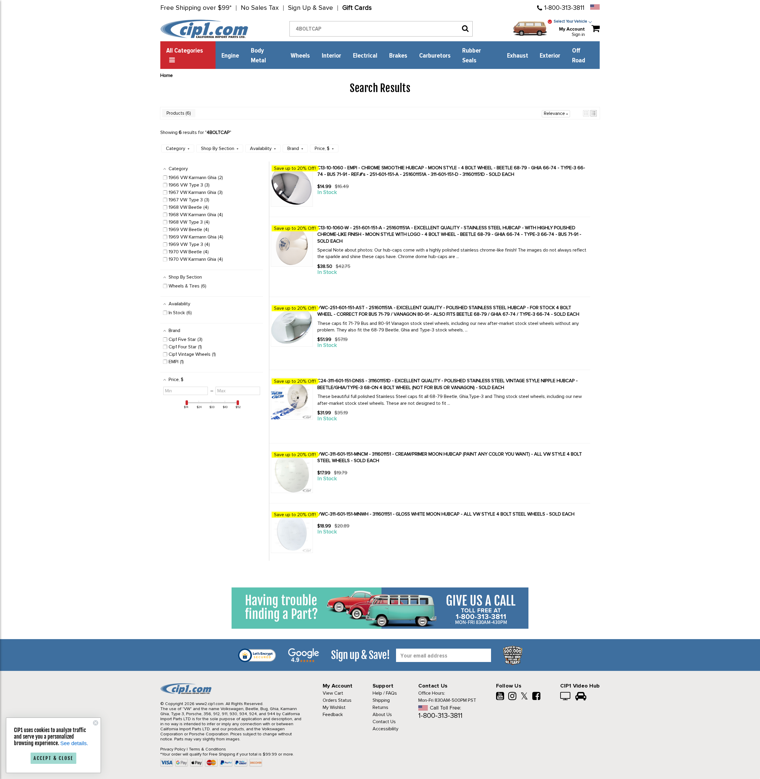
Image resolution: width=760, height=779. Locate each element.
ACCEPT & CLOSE (53, 758)
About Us (382, 715)
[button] (586, 113)
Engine (230, 56)
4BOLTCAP (218, 132)
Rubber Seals (471, 56)
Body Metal (258, 56)
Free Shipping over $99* (196, 8)
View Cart (333, 693)
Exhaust (517, 56)
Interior (331, 56)
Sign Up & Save (310, 8)
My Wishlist (334, 707)
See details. (74, 743)
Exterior (550, 56)
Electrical (365, 56)
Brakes (398, 56)
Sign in (578, 34)
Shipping (381, 700)
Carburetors (435, 56)
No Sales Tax (260, 8)
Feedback (333, 715)
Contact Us (384, 722)
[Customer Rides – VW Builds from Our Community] (580, 697)
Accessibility (385, 729)
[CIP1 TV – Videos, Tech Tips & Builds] (565, 697)
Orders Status (337, 700)
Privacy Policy (173, 749)
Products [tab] (178, 113)
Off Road (578, 56)
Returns (380, 707)
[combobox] (381, 29)
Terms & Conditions (207, 749)
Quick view (338, 203)
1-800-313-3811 (564, 8)
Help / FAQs (385, 693)
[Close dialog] (96, 723)
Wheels (300, 56)
